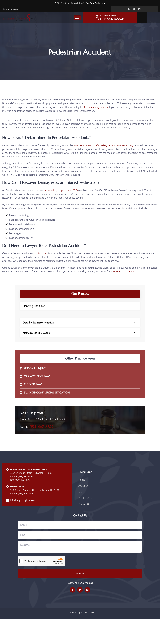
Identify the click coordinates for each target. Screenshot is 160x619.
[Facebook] (129, 9)
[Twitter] (134, 9)
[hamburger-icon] (77, 17)
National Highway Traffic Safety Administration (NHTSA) (103, 145)
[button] (142, 18)
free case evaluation (123, 271)
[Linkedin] (139, 9)
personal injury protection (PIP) (61, 190)
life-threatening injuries (95, 107)
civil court (42, 253)
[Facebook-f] (72, 590)
